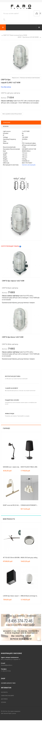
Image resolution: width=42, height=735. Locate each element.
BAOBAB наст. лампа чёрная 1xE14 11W (16, 467)
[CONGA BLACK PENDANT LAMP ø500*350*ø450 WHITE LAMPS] (29, 487)
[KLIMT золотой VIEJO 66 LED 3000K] (12, 487)
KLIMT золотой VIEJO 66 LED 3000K (14, 505)
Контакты (4, 692)
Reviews (6, 126)
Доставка (4, 699)
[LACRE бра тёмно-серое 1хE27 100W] (12, 578)
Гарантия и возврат (7, 695)
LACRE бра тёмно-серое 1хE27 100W (14, 596)
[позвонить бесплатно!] (21, 620)
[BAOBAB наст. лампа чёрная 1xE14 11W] (12, 449)
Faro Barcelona (6, 87)
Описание (6, 122)
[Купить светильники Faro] (21, 6)
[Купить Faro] (21, 634)
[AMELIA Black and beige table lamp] (29, 578)
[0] (37, 13)
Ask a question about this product (12, 114)
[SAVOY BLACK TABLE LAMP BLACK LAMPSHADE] (29, 449)
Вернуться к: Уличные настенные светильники (26, 77)
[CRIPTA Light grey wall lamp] (21, 184)
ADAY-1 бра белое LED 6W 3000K (28, 37)
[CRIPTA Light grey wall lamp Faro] (21, 57)
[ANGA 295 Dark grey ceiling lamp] (29, 540)
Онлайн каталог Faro (8, 683)
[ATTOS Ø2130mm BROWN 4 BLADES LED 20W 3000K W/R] (12, 540)
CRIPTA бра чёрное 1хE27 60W (13, 281)
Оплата (3, 702)
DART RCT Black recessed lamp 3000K (15, 35)
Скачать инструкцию (28, 165)
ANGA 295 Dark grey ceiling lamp (31, 557)
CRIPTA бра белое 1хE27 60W (12, 337)
